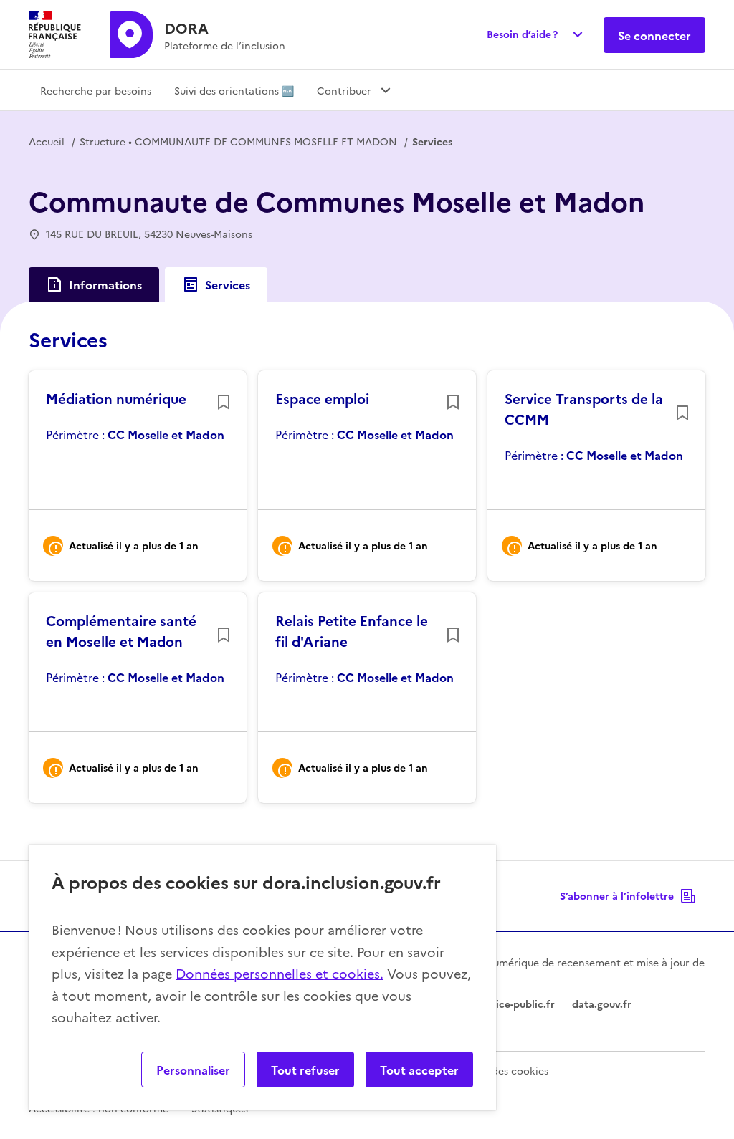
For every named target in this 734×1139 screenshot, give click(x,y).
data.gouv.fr (601, 1003)
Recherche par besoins (95, 90)
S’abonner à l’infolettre (617, 895)
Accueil (47, 141)
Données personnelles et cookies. (279, 973)
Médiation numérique (116, 398)
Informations (105, 284)
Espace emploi (322, 398)
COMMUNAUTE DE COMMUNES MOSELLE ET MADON (238, 141)
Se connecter (654, 35)
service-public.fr (515, 1003)
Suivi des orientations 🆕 (234, 90)
